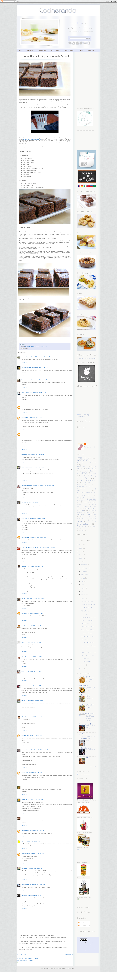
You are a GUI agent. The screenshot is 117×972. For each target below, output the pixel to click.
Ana (22, 625)
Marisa (23, 772)
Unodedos (24, 454)
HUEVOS (88, 482)
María (22, 686)
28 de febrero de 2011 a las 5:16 (40, 367)
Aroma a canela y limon (86, 724)
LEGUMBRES (83, 484)
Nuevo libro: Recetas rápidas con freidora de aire (87, 735)
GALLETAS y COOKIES (86, 476)
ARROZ (80, 458)
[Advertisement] (86, 79)
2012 (81, 558)
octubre (83, 571)
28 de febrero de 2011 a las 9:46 (35, 434)
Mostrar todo (93, 766)
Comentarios (83, 925)
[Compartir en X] (25, 348)
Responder (24, 362)
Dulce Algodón (83, 757)
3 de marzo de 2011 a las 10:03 (33, 841)
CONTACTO (91, 50)
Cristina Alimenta (26, 750)
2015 (81, 548)
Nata (37, 346)
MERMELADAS (83, 486)
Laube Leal (24, 868)
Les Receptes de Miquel (86, 713)
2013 (81, 555)
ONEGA (23, 700)
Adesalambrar (25, 830)
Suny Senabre (25, 467)
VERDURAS (91, 528)
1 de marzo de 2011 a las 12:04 (33, 787)
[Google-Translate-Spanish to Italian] (85, 186)
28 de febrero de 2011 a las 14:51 (34, 613)
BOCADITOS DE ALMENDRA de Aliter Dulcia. (90, 727)
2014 (81, 551)
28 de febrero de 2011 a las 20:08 (34, 700)
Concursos (88, 465)
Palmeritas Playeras (89, 706)
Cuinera (23, 566)
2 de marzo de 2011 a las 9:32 (35, 799)
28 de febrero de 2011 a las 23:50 (34, 772)
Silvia (22, 502)
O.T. (95, 493)
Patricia (23, 613)
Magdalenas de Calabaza (88, 652)
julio (82, 581)
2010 (81, 668)
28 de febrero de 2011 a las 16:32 (33, 657)
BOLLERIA (81, 463)
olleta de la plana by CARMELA (29, 547)
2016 (81, 545)
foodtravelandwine (26, 367)
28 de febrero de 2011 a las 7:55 (39, 380)
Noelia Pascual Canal (27, 407)
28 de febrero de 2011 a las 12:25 (38, 537)
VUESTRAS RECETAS (69, 50)
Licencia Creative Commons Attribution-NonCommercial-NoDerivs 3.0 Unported (87, 944)
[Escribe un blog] (23, 348)
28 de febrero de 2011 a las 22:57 (39, 750)
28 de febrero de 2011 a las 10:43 (33, 502)
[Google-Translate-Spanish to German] (82, 186)
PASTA (81, 497)
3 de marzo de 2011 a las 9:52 (36, 830)
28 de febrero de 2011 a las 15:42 (32, 625)
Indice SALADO (55, 50)
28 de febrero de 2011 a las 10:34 (37, 467)
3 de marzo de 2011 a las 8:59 (35, 818)
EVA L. (23, 787)
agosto (83, 578)
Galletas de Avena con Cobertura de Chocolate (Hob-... (87, 658)
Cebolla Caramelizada (87, 642)
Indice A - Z (30, 50)
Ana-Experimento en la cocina (29, 485)
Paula (22, 895)
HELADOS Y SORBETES (86, 480)
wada (87, 444)
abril (82, 591)
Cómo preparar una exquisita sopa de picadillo (90, 680)
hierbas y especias (84, 695)
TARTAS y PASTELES (86, 522)
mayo (83, 588)
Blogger (74, 968)
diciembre (84, 565)
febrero (83, 598)
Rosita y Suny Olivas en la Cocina (32, 139)
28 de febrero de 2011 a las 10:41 (46, 485)
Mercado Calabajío (84, 676)
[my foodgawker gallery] (86, 381)
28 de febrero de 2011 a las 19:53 (33, 686)
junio (82, 585)
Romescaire (24, 799)
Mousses (89, 493)
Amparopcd (24, 853)
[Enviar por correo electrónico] (21, 348)
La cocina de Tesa (84, 739)
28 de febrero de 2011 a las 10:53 (36, 518)
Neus (22, 642)
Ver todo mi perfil (89, 447)
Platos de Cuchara (90, 506)
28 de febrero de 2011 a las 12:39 (47, 547)
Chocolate (28, 346)
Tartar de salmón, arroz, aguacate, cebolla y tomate (86, 718)
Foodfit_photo (25, 598)
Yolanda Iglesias (25, 380)
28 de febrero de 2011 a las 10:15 (35, 454)
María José (24, 518)
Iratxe (22, 841)
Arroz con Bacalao (86, 607)
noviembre (84, 568)
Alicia (22, 717)
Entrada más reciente (22, 954)
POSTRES (81, 504)
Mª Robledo (24, 818)
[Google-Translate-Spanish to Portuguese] (94, 186)
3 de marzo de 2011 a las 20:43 (35, 868)
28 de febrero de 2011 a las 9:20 (37, 417)
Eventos (33, 346)
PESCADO (87, 502)
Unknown (23, 434)
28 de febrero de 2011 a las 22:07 (33, 735)
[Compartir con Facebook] (26, 348)
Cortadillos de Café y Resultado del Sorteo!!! (46, 56)
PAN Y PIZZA (87, 495)
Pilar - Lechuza (25, 392)
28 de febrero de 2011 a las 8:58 (41, 407)
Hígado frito (89, 740)
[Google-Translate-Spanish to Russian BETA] (91, 186)
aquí (61, 298)
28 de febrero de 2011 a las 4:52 (42, 357)
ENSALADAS (91, 469)
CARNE (93, 463)
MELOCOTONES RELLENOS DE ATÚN (90, 688)
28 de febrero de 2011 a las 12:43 (34, 566)
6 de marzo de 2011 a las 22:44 (33, 895)
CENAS (81, 50)
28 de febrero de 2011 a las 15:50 (33, 642)
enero (83, 665)
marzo (83, 594)
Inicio (20, 50)
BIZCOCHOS (84, 460)
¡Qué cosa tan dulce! (85, 748)
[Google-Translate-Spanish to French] (79, 186)
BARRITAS (90, 458)
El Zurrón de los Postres (86, 704)
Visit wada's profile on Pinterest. (86, 358)
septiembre (84, 575)
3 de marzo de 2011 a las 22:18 (37, 884)
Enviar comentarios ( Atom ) (31, 958)
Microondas (80, 493)
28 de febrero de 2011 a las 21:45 (33, 717)
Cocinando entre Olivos (27, 357)
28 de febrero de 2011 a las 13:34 (37, 598)
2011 (80, 561)
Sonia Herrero (25, 884)
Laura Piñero (24, 417)
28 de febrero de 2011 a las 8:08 (38, 392)
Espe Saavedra (25, 537)
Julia (22, 671)
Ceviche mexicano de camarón (89, 698)
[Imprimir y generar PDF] (22, 345)
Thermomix (82, 526)
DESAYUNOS (81, 467)
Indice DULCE (42, 50)
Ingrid (23, 735)
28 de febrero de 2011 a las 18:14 (33, 671)
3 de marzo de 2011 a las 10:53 (36, 853)
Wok (82, 530)
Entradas (82, 922)
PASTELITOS (43, 346)
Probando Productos (86, 515)
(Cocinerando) (86, 950)
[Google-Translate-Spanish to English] (88, 186)
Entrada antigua (69, 954)
